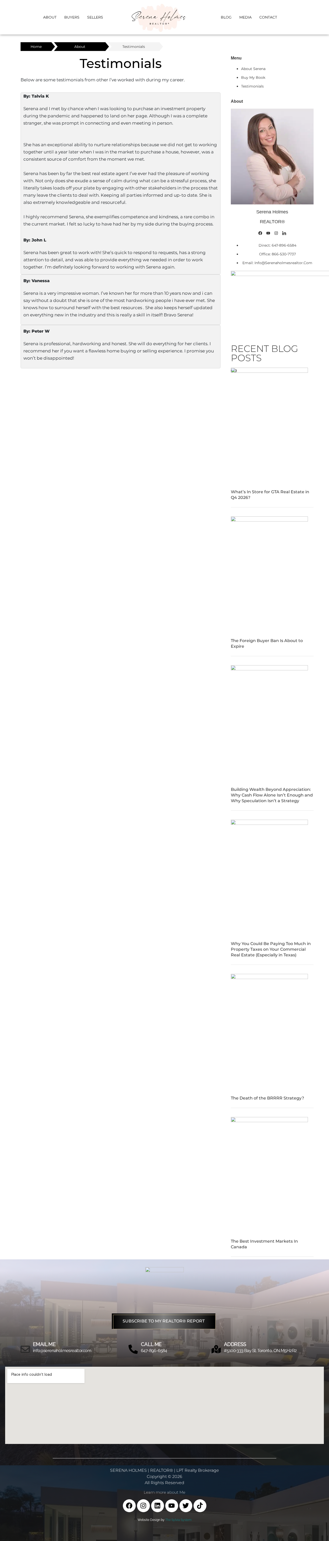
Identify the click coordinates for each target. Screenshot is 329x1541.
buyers (71, 17)
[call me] (133, 1349)
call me (151, 1344)
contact (268, 17)
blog (226, 17)
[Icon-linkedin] (284, 233)
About (50, 17)
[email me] (25, 1349)
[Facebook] (260, 233)
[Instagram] (276, 233)
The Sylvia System (178, 1520)
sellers (95, 17)
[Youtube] (268, 233)
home (36, 46)
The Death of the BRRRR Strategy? (267, 1098)
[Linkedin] (157, 1505)
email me (44, 1344)
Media (245, 17)
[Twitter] (185, 1505)
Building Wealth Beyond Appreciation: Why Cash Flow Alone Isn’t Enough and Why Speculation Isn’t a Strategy (272, 795)
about (79, 46)
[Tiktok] (200, 1505)
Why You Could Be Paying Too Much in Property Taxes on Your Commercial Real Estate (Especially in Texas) (271, 949)
